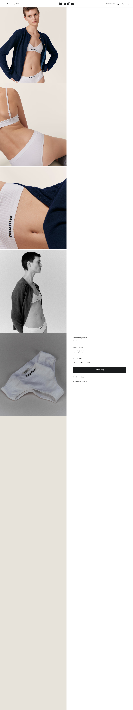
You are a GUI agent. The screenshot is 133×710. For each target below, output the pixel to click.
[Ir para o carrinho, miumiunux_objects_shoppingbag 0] (128, 3)
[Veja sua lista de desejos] (123, 3)
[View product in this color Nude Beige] (82, 351)
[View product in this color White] (78, 351)
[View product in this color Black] (74, 351)
